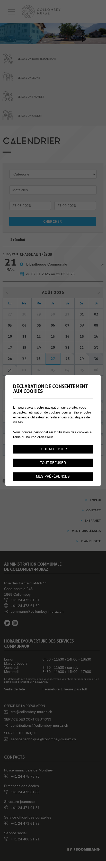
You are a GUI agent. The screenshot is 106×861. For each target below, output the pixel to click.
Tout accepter (53, 449)
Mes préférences (53, 476)
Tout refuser (53, 463)
